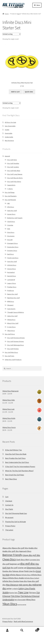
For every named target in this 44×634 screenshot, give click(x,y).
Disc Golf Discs (10, 334)
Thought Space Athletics (15, 312)
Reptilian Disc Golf (13, 298)
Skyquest (10, 305)
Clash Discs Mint (22, 559)
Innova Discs (11, 269)
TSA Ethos (15, 596)
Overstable (8, 133)
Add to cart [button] (15, 92)
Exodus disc (7, 571)
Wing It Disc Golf (12, 323)
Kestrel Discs (11, 276)
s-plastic (15, 589)
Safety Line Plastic (26, 588)
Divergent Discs (12, 243)
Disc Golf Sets (9, 356)
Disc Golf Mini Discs (11, 352)
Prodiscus (10, 290)
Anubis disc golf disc (10, 551)
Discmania (10, 236)
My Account (7, 630)
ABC (8, 203)
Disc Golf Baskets (11, 196)
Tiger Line (23, 592)
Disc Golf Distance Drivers (16, 338)
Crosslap (10, 225)
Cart (6, 497)
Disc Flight (9, 509)
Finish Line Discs (12, 258)
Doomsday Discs (12, 247)
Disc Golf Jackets (13, 167)
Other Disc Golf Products (13, 360)
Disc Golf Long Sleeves (14, 174)
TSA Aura (32, 592)
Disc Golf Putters (13, 349)
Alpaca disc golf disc (20, 548)
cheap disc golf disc (31, 555)
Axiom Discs (11, 214)
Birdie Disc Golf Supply (14, 218)
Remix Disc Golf (12, 294)
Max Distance (9, 140)
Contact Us (9, 505)
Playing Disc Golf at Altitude (15, 522)
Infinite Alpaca (15, 575)
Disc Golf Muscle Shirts (15, 178)
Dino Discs (10, 232)
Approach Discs (25, 551)
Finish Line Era (29, 571)
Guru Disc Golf (12, 261)
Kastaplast (11, 272)
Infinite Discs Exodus (10, 581)
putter (9, 588)
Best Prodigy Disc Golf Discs (15, 458)
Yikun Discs (11, 331)
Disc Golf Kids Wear (13, 171)
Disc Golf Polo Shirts (14, 182)
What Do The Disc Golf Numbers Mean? (19, 471)
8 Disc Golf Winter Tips (13, 450)
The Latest (9, 530)
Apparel (7, 156)
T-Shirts (10, 189)
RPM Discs (10, 301)
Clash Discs (11, 222)
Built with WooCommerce (23, 621)
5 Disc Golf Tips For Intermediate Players (20, 466)
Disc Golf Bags (10, 192)
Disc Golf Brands (10, 200)
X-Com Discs (11, 327)
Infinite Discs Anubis (16, 578)
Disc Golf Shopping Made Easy (16, 513)
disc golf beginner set (11, 564)
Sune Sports (11, 309)
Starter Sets (13, 593)
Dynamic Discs (12, 251)
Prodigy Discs (11, 287)
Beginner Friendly (12, 555)
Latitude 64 (11, 280)
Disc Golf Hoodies (13, 163)
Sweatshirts (11, 185)
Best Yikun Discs (11, 479)
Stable (7, 130)
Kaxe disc (23, 581)
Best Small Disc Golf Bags (14, 475)
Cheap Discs (9, 559)
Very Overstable (10, 126)
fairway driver (18, 571)
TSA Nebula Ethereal (30, 596)
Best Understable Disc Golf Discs (17, 462)
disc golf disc (27, 563)
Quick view (29, 92)
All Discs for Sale (10, 122)
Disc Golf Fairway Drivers (15, 341)
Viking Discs (11, 320)
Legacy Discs (11, 283)
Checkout (8, 501)
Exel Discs (10, 254)
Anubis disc (33, 548)
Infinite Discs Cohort (31, 578)
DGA (8, 229)
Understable (9, 137)
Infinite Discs (11, 265)
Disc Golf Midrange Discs (15, 345)
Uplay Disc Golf (12, 316)
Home (7, 14)
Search (22, 630)
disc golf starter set (18, 567)
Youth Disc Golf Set (21, 604)
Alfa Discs (10, 207)
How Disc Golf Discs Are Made (15, 454)
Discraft (9, 240)
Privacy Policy (10, 526)
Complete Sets (34, 560)
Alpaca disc (6, 548)
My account (9, 517)
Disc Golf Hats (12, 160)
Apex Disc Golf (12, 211)
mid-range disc (25, 584)
